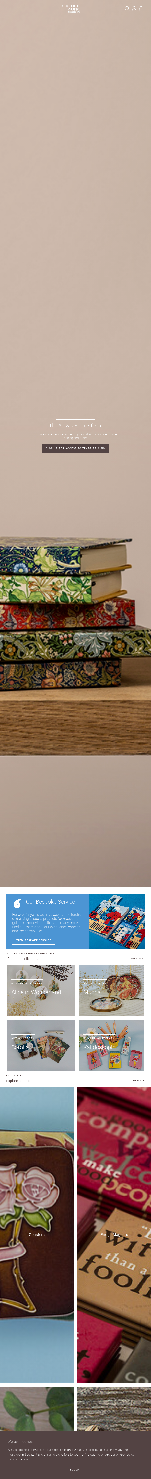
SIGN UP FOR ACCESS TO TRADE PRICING (75, 448)
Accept (75, 1470)
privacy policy (125, 1454)
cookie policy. (22, 1459)
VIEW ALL (137, 958)
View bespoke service (33, 940)
